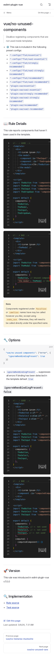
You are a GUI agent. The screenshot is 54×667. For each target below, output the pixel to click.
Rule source (12, 602)
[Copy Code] (49, 349)
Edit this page (13, 620)
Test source (12, 607)
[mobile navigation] (49, 4)
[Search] (41, 5)
